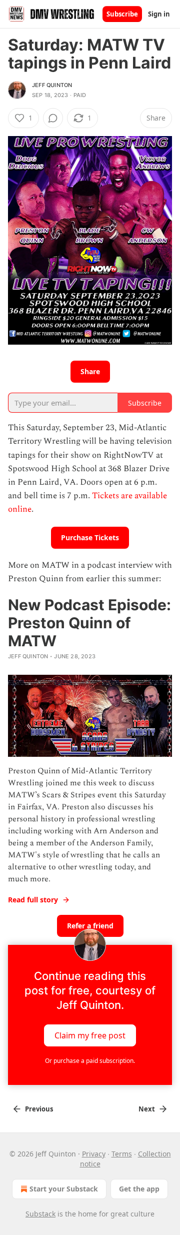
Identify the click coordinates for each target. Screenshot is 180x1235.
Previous (39, 1108)
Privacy (94, 1153)
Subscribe (122, 14)
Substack (41, 1213)
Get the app (139, 1188)
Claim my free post (90, 1035)
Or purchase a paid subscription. (90, 1060)
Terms (122, 1153)
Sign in (159, 14)
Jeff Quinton (52, 85)
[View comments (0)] (53, 118)
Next (146, 1108)
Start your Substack (64, 1188)
